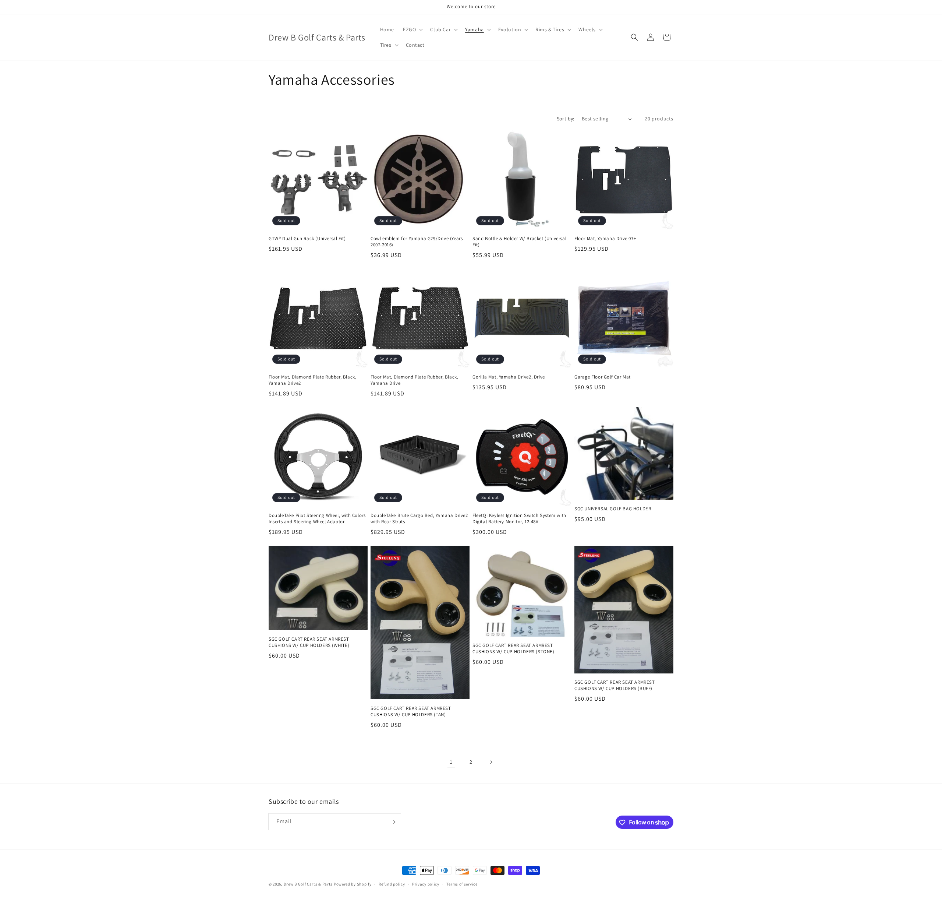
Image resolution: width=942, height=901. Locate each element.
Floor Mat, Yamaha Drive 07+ (605, 239)
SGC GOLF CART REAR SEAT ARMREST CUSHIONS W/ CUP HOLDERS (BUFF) (614, 685)
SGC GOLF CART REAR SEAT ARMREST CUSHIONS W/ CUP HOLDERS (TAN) (411, 711)
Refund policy (392, 883)
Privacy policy (425, 883)
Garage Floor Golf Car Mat (602, 377)
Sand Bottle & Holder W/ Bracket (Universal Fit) (519, 242)
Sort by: (565, 118)
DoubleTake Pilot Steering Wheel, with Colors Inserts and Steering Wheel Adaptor (317, 519)
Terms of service (461, 883)
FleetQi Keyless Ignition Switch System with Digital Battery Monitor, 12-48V (519, 519)
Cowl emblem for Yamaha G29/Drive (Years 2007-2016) (417, 242)
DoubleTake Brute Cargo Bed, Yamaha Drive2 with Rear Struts (419, 519)
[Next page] (491, 762)
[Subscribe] (393, 822)
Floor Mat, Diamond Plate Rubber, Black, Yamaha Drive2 (312, 380)
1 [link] (451, 762)
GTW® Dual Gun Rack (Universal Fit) (307, 239)
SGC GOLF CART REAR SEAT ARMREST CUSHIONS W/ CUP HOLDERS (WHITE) (309, 642)
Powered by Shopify (353, 884)
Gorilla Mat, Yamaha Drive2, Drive (508, 377)
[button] (412, 29)
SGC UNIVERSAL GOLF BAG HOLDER (612, 509)
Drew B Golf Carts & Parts (309, 884)
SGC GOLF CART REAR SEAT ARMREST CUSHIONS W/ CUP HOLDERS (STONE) (513, 649)
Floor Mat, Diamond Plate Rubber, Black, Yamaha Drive (414, 380)
